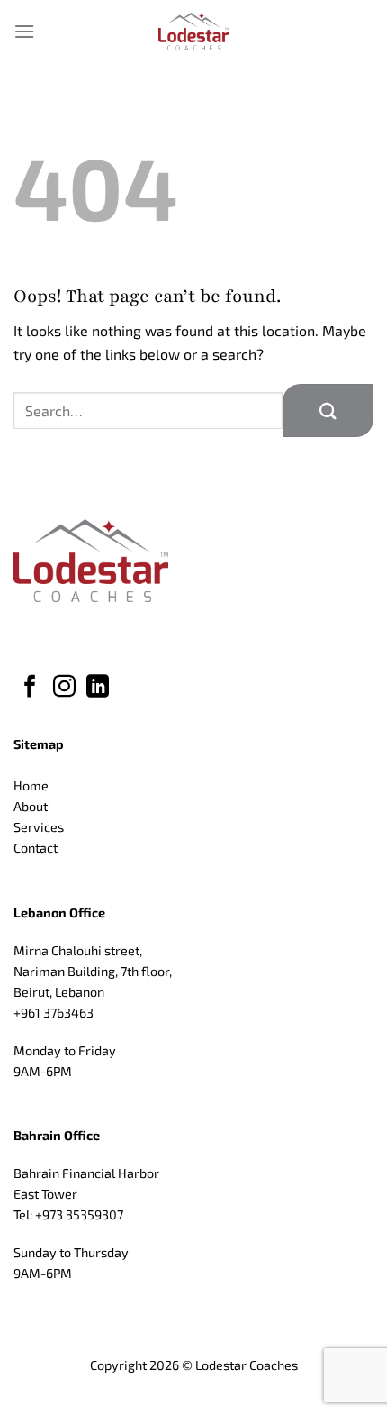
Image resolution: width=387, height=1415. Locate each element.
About (31, 806)
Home (31, 785)
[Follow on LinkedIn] (97, 687)
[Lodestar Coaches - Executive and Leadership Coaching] (194, 31)
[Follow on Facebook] (30, 687)
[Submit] (328, 410)
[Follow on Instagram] (64, 687)
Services (39, 827)
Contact (36, 847)
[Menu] (24, 31)
